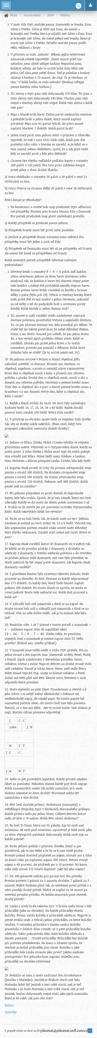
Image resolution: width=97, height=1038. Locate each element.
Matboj (65, 15)
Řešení (9, 1006)
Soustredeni (32, 15)
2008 (50, 15)
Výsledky (11, 1012)
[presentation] (53, 272)
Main (13, 15)
